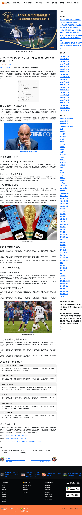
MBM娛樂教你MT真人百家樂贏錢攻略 (54, 474)
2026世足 (34, 450)
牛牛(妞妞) (63, 250)
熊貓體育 (62, 245)
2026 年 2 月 (64, 72)
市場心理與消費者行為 (24, 93)
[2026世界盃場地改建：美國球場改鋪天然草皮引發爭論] (65, 475)
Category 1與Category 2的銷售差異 (30, 87)
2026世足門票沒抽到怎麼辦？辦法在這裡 (16, 438)
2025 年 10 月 (65, 82)
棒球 (61, 240)
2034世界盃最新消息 (67, 126)
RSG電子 (63, 180)
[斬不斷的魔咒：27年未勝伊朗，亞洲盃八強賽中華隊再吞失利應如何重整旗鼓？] (23, 475)
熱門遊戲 (62, 247)
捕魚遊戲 (62, 229)
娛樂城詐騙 (25, 492)
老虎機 (3, 487)
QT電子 (62, 178)
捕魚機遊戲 (4, 499)
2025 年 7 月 (64, 90)
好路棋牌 (62, 214)
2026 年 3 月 (64, 69)
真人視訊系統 (64, 260)
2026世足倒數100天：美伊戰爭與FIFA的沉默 (17, 435)
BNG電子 (63, 142)
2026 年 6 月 (64, 61)
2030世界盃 (64, 124)
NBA (61, 170)
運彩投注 (4, 489)
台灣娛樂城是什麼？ (28, 485)
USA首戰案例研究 (23, 90)
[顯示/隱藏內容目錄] (36, 82)
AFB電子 (63, 131)
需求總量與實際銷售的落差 (25, 84)
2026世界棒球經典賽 (67, 118)
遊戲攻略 (62, 276)
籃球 (61, 263)
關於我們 (62, 3)
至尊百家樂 (63, 268)
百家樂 (3, 485)
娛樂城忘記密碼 (48, 496)
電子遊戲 (62, 278)
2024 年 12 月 (65, 108)
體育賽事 (62, 288)
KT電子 (62, 160)
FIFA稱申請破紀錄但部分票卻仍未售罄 (28, 151)
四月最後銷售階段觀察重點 (25, 97)
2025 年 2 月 (64, 103)
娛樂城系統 (25, 489)
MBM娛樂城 (7, 3)
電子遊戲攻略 (64, 283)
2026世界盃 (11, 64)
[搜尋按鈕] (80, 11)
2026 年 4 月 (64, 66)
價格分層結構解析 (23, 85)
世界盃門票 (22, 452)
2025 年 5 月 (64, 95)
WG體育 (62, 191)
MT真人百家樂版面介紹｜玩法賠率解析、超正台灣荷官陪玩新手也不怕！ (71, 45)
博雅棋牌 (62, 209)
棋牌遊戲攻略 (64, 234)
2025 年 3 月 (64, 100)
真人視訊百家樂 (28, 3)
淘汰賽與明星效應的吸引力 (27, 96)
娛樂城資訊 (63, 219)
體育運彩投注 (16, 3)
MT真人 (62, 167)
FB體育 (62, 157)
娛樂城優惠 (47, 487)
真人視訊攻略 (64, 258)
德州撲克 (62, 227)
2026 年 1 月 (64, 74)
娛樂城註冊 (47, 485)
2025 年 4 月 (64, 97)
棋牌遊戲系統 (64, 237)
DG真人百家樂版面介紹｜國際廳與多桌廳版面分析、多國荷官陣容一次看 (71, 38)
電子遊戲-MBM (65, 281)
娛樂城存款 (47, 489)
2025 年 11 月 (64, 79)
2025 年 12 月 (65, 77)
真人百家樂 (63, 252)
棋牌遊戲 (69, 3)
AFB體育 (63, 134)
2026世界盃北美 (25, 450)
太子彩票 (62, 211)
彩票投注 (4, 492)
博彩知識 (25, 487)
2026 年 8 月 (64, 56)
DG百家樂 (63, 154)
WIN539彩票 (64, 193)
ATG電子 (63, 139)
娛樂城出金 (47, 492)
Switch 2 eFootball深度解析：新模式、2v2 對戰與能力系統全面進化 (23, 441)
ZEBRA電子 (64, 196)
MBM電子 (63, 162)
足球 (61, 273)
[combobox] (69, 11)
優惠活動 (54, 3)
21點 (61, 129)
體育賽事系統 (64, 294)
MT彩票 (62, 165)
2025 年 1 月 (64, 105)
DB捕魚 (62, 149)
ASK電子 (63, 136)
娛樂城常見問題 (48, 499)
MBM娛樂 (47, 450)
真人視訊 (62, 255)
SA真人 (62, 183)
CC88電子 (63, 144)
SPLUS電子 (63, 185)
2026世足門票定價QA (24, 99)
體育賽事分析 (64, 291)
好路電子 (62, 216)
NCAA (62, 172)
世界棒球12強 (64, 198)
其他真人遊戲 (64, 203)
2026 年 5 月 (64, 64)
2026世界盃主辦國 (14, 450)
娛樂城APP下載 (48, 494)
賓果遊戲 (62, 270)
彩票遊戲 (76, 3)
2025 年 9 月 (64, 84)
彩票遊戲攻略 (64, 224)
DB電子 (62, 152)
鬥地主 (62, 296)
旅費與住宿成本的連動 (26, 94)
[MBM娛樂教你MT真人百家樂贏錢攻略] (44, 475)
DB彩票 (62, 147)
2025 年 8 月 (64, 87)
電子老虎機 (39, 3)
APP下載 (47, 3)
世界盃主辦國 (13, 452)
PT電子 (62, 175)
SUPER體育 (64, 188)
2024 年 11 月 (65, 110)
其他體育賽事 (64, 206)
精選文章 (62, 265)
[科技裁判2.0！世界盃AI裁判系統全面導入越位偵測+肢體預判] (2, 475)
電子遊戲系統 (64, 286)
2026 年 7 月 (64, 59)
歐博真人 (62, 242)
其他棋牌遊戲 (64, 201)
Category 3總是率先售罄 (27, 88)
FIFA (41, 450)
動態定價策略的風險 (23, 91)
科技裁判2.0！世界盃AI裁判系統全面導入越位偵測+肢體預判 (12, 474)
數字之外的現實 (22, 100)
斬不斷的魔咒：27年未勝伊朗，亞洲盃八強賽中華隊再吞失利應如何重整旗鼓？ (33, 474)
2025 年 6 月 (64, 92)
